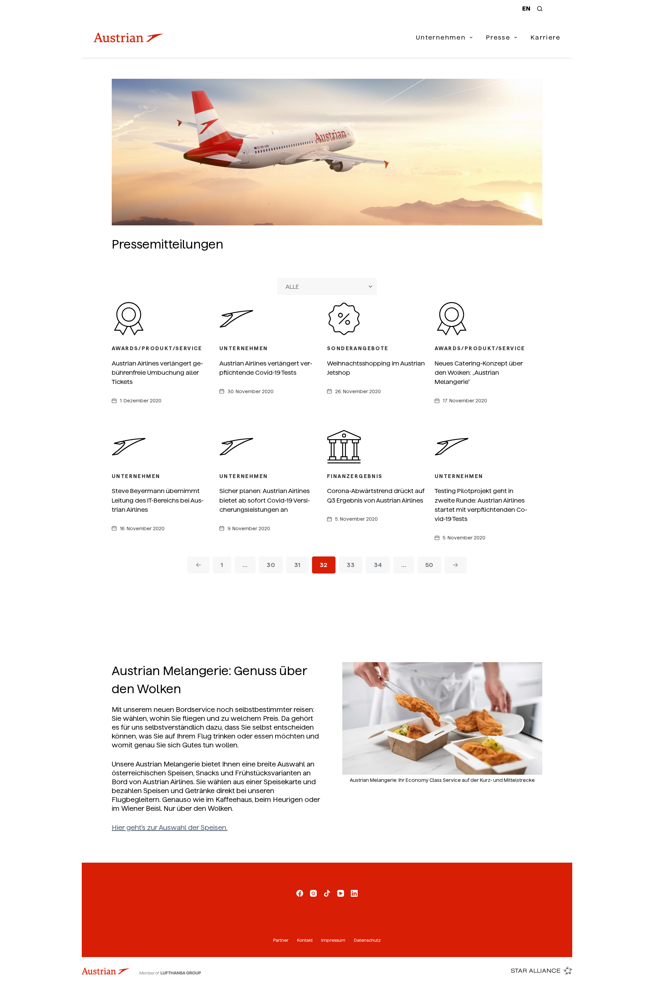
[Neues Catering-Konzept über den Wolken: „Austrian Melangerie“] (488, 319)
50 (429, 564)
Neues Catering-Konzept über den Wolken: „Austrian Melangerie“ (479, 373)
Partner (281, 940)
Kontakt (305, 940)
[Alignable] (327, 893)
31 (297, 564)
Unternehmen (441, 37)
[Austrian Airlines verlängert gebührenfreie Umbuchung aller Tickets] (165, 319)
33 (351, 564)
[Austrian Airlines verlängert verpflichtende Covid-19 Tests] (273, 319)
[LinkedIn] (354, 893)
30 (271, 564)
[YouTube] (340, 893)
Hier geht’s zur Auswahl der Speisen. (170, 827)
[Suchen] (539, 8)
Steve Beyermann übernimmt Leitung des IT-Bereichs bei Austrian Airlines (158, 500)
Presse (498, 37)
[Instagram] (313, 893)
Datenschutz (367, 940)
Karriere (545, 37)
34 (378, 564)
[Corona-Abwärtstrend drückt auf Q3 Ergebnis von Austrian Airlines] (381, 447)
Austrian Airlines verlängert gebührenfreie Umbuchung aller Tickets (157, 373)
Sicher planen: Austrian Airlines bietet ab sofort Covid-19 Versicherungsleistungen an (264, 500)
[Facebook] (299, 893)
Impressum (333, 940)
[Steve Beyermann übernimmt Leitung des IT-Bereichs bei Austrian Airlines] (165, 447)
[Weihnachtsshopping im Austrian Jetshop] (381, 319)
